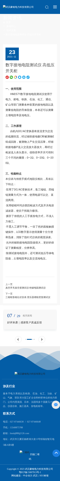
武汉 (35, 475)
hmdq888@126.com (19, 433)
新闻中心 (11, 26)
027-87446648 (34, 422)
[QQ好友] (19, 77)
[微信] (11, 77)
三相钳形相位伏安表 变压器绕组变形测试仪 (28, 297)
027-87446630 (17, 422)
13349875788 (16, 427)
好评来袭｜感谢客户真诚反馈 (24, 322)
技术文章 (11, 30)
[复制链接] (28, 77)
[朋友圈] (15, 77)
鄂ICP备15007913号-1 (30, 472)
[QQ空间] (24, 77)
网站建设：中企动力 (22, 475)
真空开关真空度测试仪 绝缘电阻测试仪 (26, 287)
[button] (18, 339)
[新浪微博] (7, 77)
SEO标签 (44, 475)
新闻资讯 (12, 17)
